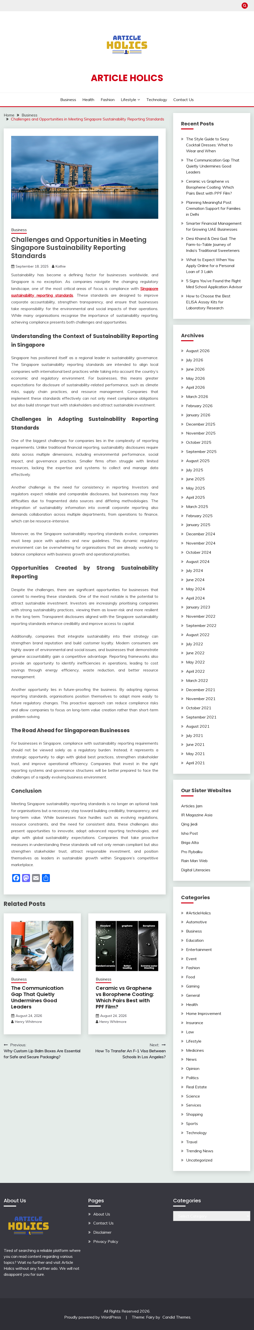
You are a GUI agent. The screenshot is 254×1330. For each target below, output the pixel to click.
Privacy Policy (105, 1241)
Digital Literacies (195, 869)
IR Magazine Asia (196, 814)
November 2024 (201, 543)
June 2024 (195, 579)
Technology (156, 99)
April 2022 (195, 671)
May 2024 (195, 588)
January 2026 (198, 414)
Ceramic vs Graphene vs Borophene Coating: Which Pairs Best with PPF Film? (125, 997)
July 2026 (194, 359)
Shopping (194, 1114)
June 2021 (195, 744)
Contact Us (183, 99)
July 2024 (194, 570)
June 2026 (195, 369)
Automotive (196, 921)
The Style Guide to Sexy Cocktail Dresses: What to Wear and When (209, 144)
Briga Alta (190, 842)
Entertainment (199, 949)
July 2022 (194, 643)
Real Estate (196, 1086)
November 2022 (201, 616)
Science (193, 1096)
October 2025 (198, 442)
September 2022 (201, 625)
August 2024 (198, 561)
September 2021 (201, 717)
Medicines (195, 1050)
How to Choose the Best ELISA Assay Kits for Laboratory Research (208, 301)
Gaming (192, 986)
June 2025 (195, 478)
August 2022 (198, 634)
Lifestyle (128, 99)
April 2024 (195, 598)
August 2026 (198, 350)
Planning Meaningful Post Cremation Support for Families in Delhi (213, 208)
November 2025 (201, 433)
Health (88, 99)
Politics (192, 1077)
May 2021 (195, 753)
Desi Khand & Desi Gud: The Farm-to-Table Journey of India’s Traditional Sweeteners (213, 244)
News (191, 1059)
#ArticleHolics (198, 912)
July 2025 (194, 469)
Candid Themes (176, 1317)
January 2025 (198, 524)
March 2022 (197, 680)
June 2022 (195, 652)
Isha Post (189, 833)
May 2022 (195, 662)
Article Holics (127, 77)
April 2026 (195, 387)
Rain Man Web (194, 860)
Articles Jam (191, 805)
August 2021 (198, 726)
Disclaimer (102, 1232)
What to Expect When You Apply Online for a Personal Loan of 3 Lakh (210, 265)
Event (191, 958)
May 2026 (195, 378)
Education (195, 940)
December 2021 (200, 689)
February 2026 (199, 405)
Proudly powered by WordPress (93, 1317)
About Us (101, 1214)
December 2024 (200, 533)
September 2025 (201, 451)
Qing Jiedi (189, 824)
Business (68, 99)
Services (193, 1105)
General (193, 995)
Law (190, 1031)
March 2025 (197, 506)
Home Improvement (203, 1013)
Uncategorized (199, 1160)
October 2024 (198, 552)
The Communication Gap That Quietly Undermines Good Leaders (37, 997)
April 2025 (195, 497)
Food (190, 976)
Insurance (194, 1022)
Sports (192, 1123)
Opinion (192, 1068)
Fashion (108, 99)
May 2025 (195, 488)
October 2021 (198, 707)
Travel (191, 1141)
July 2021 (194, 735)
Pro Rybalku (191, 851)
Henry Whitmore (28, 1021)
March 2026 (197, 396)
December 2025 (200, 424)
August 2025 (198, 460)
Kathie (61, 266)
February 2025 (199, 515)
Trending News (199, 1150)
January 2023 (198, 607)
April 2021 (195, 762)
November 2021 (201, 698)
